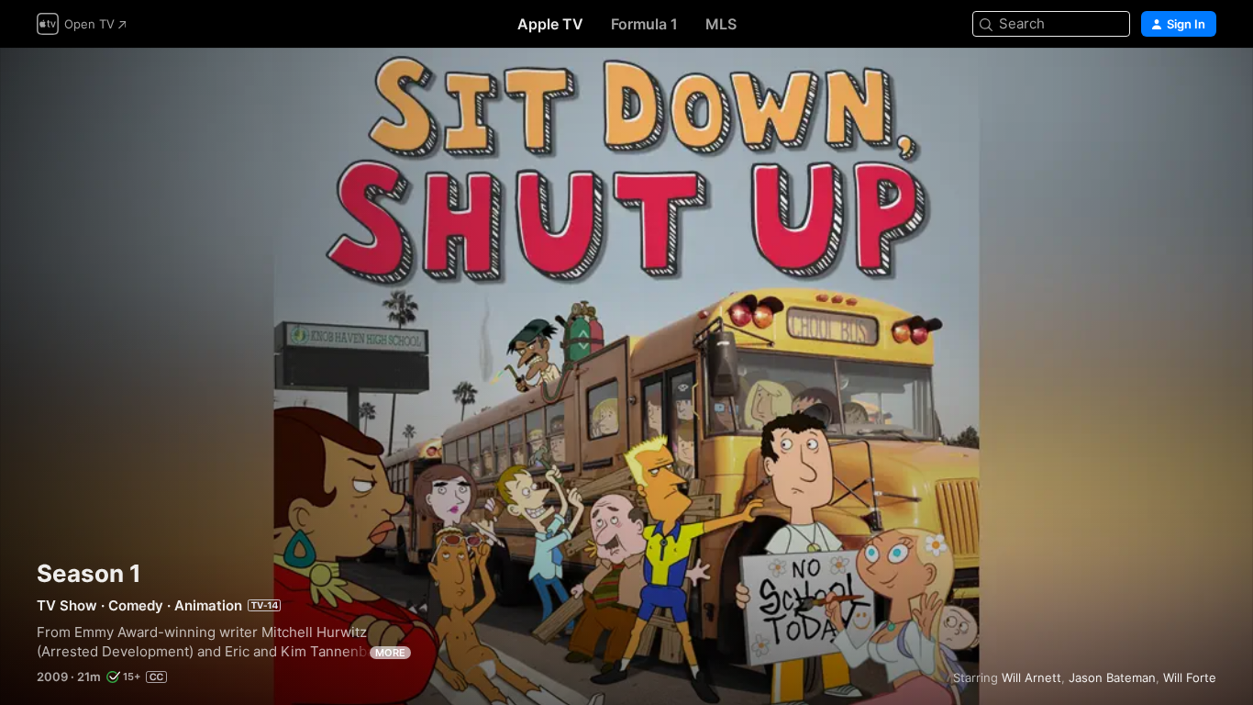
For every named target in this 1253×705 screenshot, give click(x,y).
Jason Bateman (1112, 677)
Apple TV (550, 24)
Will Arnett (1031, 677)
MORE (390, 652)
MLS (721, 24)
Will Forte (1189, 677)
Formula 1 (644, 24)
